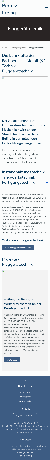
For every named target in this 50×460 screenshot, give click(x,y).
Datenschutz (25, 396)
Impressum (25, 392)
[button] (46, 8)
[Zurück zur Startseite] (12, 8)
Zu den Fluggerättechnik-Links (18, 247)
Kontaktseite (25, 401)
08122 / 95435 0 (27, 415)
